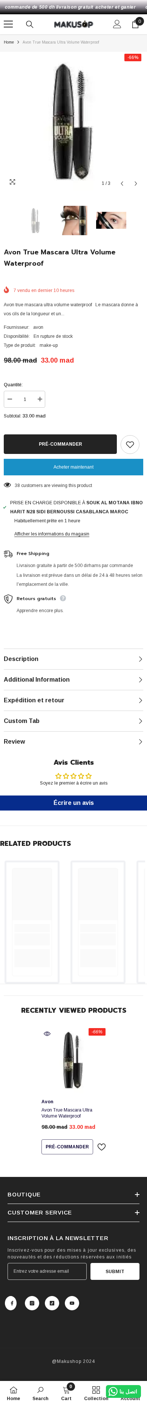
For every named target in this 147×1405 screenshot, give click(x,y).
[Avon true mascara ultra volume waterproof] (73, 1060)
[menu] (8, 24)
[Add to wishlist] (130, 444)
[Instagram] (32, 1303)
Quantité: (13, 384)
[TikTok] (52, 1303)
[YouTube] (72, 1303)
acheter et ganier (115, 7)
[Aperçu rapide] (47, 1033)
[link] (32, 939)
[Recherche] (29, 24)
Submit (115, 1271)
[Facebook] (11, 1303)
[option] (73, 121)
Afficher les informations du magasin (51, 534)
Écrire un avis (74, 803)
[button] (122, 183)
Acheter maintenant (73, 467)
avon (38, 327)
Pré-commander (60, 444)
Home (9, 42)
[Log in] (117, 24)
